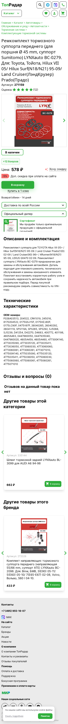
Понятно (45, 716)
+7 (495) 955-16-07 (13, 610)
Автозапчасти (38, 26)
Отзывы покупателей (14, 661)
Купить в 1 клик (18, 191)
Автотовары (33, 22)
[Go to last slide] (3, 452)
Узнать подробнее (14, 716)
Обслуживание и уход (14, 26)
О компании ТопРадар (14, 651)
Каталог (18, 22)
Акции (5, 636)
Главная (6, 22)
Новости (6, 641)
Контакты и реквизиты (14, 656)
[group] (34, 120)
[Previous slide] (4, 120)
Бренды (6, 631)
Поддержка (8, 675)
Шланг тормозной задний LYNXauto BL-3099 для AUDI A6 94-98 (34, 461)
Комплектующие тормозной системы (23, 33)
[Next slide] (64, 120)
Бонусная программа (14, 680)
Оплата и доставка (12, 671)
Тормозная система (13, 29)
